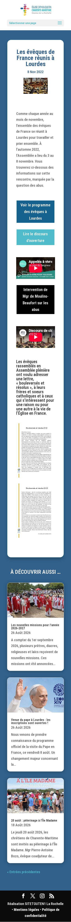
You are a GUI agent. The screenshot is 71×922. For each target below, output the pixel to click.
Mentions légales (26, 910)
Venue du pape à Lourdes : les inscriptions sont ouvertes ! (30, 721)
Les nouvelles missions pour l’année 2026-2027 (35, 626)
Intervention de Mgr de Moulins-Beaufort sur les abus (35, 299)
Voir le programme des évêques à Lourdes (35, 212)
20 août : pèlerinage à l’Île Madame (34, 820)
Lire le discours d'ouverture (35, 237)
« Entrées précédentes (23, 872)
